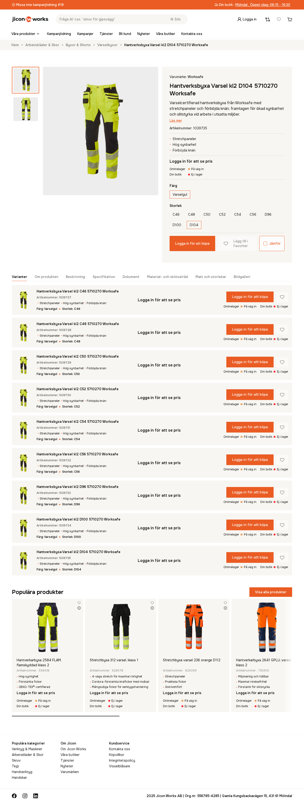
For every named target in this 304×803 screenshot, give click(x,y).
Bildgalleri (242, 277)
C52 (222, 214)
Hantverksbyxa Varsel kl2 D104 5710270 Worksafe (78, 552)
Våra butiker (165, 34)
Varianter (19, 277)
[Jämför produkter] (268, 19)
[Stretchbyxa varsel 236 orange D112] (193, 627)
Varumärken (70, 772)
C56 (253, 214)
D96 (268, 214)
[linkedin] (35, 795)
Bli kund (125, 34)
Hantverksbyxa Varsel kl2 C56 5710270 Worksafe (77, 454)
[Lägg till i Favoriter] (282, 297)
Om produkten (46, 277)
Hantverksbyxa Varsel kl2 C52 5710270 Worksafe (78, 389)
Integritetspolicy (122, 760)
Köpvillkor (116, 755)
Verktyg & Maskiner (27, 749)
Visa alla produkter (270, 592)
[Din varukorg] (290, 19)
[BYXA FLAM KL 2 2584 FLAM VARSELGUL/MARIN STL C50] (47, 627)
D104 (194, 225)
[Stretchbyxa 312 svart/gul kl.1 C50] (120, 627)
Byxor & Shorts (78, 45)
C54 (237, 214)
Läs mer (176, 120)
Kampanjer (85, 34)
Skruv (16, 760)
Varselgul (180, 194)
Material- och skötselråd (167, 277)
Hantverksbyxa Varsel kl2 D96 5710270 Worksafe (78, 487)
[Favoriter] (279, 19)
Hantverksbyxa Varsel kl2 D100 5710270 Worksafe (78, 519)
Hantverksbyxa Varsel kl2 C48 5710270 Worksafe (78, 324)
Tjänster (106, 34)
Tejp (15, 766)
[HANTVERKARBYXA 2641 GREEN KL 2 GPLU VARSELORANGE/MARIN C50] (267, 627)
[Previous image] (16, 627)
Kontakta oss (191, 34)
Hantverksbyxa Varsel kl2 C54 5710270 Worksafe (78, 421)
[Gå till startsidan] (30, 19)
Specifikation (104, 277)
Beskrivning (75, 277)
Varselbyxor (107, 45)
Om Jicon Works (73, 749)
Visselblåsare (119, 766)
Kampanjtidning (59, 34)
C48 (191, 214)
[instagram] (25, 795)
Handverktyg (22, 772)
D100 (177, 225)
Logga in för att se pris (191, 161)
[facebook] (14, 795)
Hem (15, 45)
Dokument (131, 277)
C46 (176, 214)
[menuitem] (26, 33)
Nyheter (143, 34)
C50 (207, 214)
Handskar (19, 777)
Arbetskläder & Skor (42, 45)
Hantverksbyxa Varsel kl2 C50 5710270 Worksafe (78, 356)
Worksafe (195, 77)
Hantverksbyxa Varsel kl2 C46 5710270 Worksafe (78, 291)
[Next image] (79, 627)
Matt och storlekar (210, 277)
